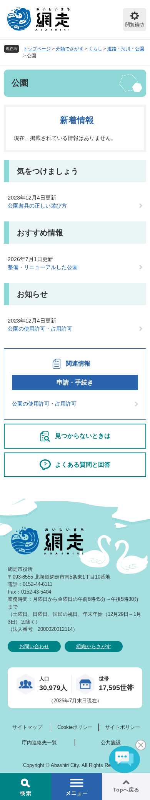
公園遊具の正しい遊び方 (37, 206)
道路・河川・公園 (125, 49)
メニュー (76, 786)
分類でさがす (69, 49)
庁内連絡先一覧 (39, 742)
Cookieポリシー (75, 727)
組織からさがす (93, 646)
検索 (25, 786)
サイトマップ (27, 727)
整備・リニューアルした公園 (43, 267)
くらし (95, 49)
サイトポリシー (122, 727)
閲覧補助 (134, 24)
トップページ (37, 49)
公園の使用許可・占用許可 (40, 329)
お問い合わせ (34, 646)
